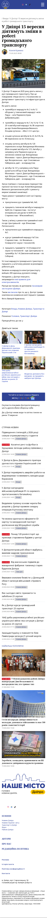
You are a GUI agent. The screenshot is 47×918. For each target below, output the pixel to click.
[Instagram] (23, 4)
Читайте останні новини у (23, 396)
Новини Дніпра (25, 309)
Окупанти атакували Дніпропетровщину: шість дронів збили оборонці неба (21, 406)
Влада (5, 18)
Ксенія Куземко (16, 50)
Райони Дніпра (7, 829)
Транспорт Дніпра (28, 316)
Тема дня (19, 572)
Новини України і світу (10, 823)
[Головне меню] (42, 5)
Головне (15, 316)
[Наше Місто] (5, 4)
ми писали (12, 292)
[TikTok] (29, 4)
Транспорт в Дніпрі (9, 825)
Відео (4, 827)
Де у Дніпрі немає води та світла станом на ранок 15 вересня (22, 413)
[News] (26, 4)
